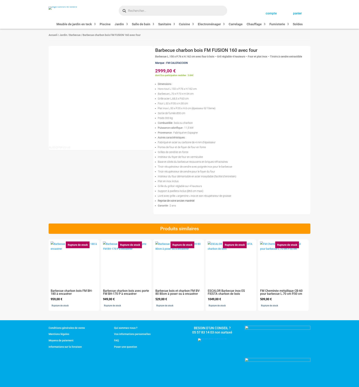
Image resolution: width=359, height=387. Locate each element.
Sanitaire (164, 24)
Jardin (119, 24)
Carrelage (236, 24)
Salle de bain (141, 24)
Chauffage (254, 24)
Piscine (105, 24)
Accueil (53, 34)
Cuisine (184, 24)
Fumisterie (277, 24)
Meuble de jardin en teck (74, 24)
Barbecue (75, 34)
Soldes (298, 24)
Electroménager (209, 24)
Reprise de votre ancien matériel (176, 200)
